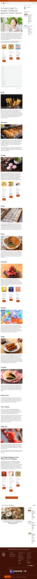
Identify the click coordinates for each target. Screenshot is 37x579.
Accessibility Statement (29, 562)
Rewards (19, 560)
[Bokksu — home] (6, 3)
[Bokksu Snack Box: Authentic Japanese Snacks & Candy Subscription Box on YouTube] (31, 565)
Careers (19, 563)
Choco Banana (4, 83)
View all (34, 505)
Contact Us (29, 554)
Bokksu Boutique (13, 554)
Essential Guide (25, 27)
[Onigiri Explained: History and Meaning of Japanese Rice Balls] (29, 533)
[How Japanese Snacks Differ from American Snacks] (12, 513)
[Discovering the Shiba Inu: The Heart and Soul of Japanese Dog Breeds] (25, 15)
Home (1, 5)
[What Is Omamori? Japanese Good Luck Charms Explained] (29, 510)
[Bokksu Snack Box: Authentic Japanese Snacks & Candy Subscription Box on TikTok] (33, 565)
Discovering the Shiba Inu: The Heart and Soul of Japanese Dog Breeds (30, 18)
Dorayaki (3, 79)
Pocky (2, 66)
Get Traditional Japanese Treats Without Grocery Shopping (11, 86)
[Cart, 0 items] (35, 3)
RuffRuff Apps (18, 88)
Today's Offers (20, 556)
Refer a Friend (20, 557)
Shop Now (4, 61)
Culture (25, 15)
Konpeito (3, 76)
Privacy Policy (29, 557)
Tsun (22, 88)
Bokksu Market (12, 556)
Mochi (2, 71)
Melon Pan (3, 67)
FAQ (27, 560)
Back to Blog (12, 497)
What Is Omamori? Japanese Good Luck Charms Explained (33, 514)
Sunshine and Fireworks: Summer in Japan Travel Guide (34, 525)
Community (29, 556)
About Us (20, 554)
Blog (4, 5)
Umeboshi (3, 74)
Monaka (3, 69)
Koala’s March (4, 81)
